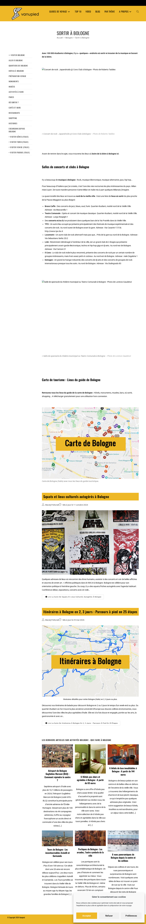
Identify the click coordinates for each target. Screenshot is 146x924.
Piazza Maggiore (53, 200)
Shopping (13, 118)
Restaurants (14, 112)
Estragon (49, 260)
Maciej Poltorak (52, 505)
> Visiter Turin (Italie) (18, 142)
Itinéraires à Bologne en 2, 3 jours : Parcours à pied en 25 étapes (90, 611)
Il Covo (48, 253)
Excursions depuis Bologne (17, 130)
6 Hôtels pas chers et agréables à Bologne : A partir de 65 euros (90, 780)
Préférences (131, 915)
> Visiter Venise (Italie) (19, 147)
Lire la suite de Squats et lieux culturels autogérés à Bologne (74, 597)
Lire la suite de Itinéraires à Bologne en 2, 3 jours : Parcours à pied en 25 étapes (82, 723)
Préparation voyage (17, 76)
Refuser (109, 915)
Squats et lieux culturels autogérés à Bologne (76, 496)
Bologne (72, 180)
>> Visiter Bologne (17, 55)
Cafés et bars (15, 107)
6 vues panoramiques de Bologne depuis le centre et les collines (123, 857)
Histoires (13, 123)
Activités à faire (16, 91)
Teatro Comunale (52, 213)
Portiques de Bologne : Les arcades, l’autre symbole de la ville (90, 852)
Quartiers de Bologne (18, 65)
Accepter (86, 915)
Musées (12, 86)
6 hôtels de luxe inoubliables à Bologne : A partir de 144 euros (123, 771)
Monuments (14, 81)
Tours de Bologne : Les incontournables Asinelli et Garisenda (57, 852)
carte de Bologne (85, 393)
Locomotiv (49, 235)
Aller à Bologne (16, 60)
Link (47, 242)
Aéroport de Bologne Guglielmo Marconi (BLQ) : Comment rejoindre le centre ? (57, 775)
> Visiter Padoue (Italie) (19, 152)
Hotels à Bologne (16, 70)
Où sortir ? (14, 102)
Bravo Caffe (50, 206)
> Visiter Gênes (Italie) (19, 136)
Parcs (11, 97)
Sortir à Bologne (82, 37)
